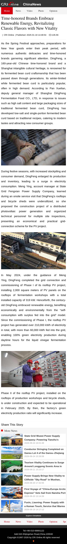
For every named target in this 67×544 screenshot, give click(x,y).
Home (7, 10)
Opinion (53, 10)
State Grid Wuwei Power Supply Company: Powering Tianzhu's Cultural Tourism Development (42, 438)
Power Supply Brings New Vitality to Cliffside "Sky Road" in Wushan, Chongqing (44, 478)
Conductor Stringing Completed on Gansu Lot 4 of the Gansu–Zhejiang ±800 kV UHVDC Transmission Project (44, 452)
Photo (41, 10)
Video (29, 10)
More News (10, 430)
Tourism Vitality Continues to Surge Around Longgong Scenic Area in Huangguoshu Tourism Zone (44, 465)
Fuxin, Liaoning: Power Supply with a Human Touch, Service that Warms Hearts (44, 505)
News (18, 10)
